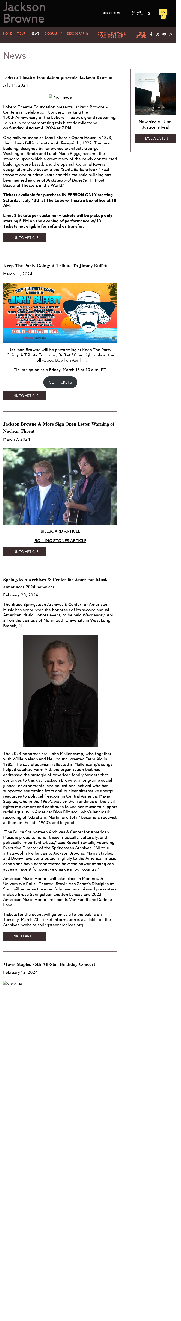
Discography (77, 33)
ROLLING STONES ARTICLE (60, 540)
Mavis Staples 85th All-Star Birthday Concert (49, 964)
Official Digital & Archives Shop (111, 35)
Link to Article (28, 238)
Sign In (164, 14)
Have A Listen (156, 138)
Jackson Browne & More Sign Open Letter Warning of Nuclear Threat (58, 427)
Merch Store (141, 35)
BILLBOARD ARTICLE (60, 531)
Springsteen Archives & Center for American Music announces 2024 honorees (55, 583)
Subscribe (110, 13)
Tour (21, 33)
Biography (53, 33)
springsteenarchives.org (60, 925)
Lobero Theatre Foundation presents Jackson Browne (57, 76)
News (35, 33)
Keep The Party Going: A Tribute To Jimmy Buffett (55, 265)
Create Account (136, 13)
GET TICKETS (60, 382)
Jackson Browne (24, 13)
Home (7, 33)
